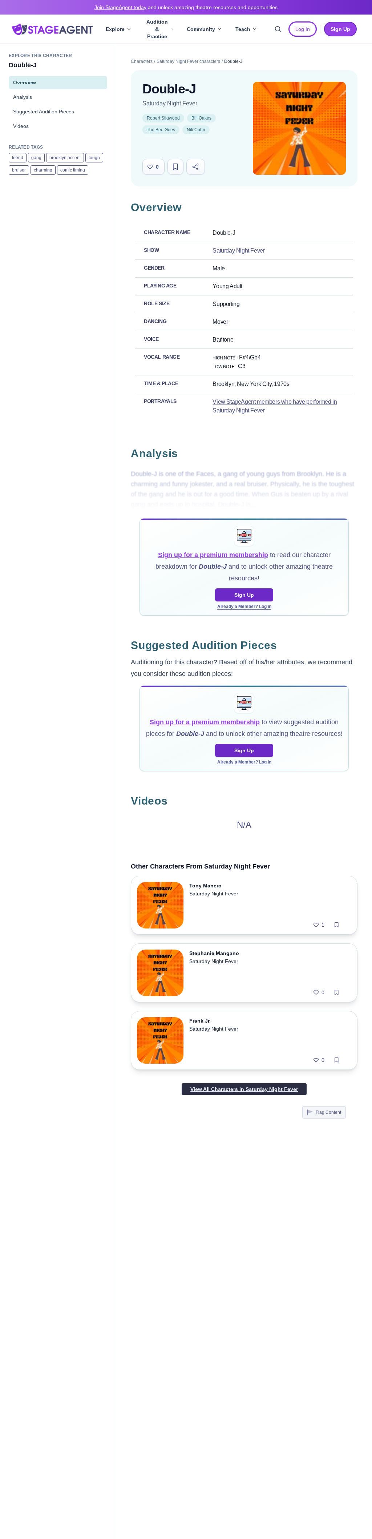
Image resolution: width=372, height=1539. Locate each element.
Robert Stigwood (163, 118)
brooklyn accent (65, 157)
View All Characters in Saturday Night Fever (244, 1089)
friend (17, 157)
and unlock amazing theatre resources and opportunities (186, 7)
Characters (142, 61)
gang (36, 157)
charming (43, 170)
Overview (24, 82)
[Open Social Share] (195, 167)
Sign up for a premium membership (213, 555)
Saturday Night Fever (169, 103)
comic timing (72, 170)
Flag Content (328, 1112)
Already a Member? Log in (244, 606)
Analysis (22, 97)
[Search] (278, 29)
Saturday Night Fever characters (188, 61)
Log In (302, 29)
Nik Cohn (196, 129)
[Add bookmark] (336, 925)
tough (94, 157)
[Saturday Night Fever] (299, 128)
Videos (21, 126)
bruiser (19, 170)
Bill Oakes (201, 118)
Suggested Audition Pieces (43, 111)
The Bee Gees (161, 129)
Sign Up (244, 595)
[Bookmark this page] (175, 167)
